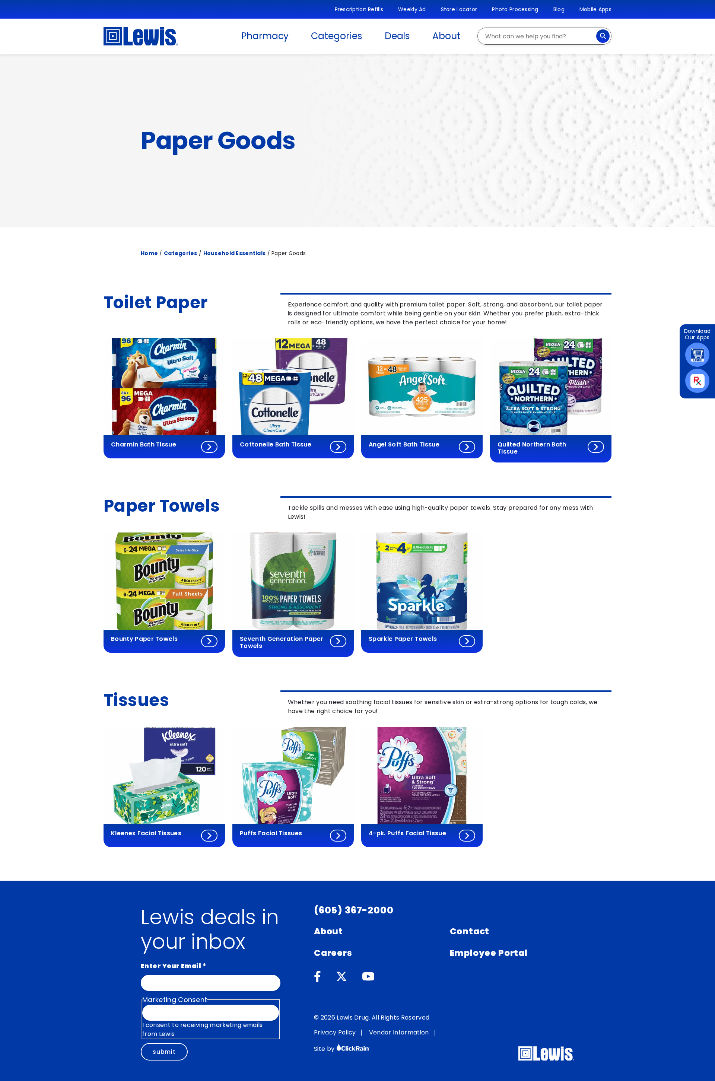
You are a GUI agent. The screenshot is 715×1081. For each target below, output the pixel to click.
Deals (397, 35)
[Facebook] (317, 977)
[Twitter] (341, 977)
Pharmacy (265, 35)
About (446, 35)
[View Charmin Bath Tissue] (209, 447)
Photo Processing (515, 9)
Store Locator (459, 9)
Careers (333, 953)
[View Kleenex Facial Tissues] (209, 836)
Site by (325, 1049)
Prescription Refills (359, 9)
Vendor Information (399, 1032)
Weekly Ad (412, 9)
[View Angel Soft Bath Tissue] (467, 447)
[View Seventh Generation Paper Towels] (338, 641)
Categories (336, 35)
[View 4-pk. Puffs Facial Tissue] (467, 836)
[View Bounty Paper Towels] (209, 641)
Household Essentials (234, 253)
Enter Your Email (173, 965)
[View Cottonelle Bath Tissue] (338, 447)
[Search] (603, 36)
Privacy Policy (335, 1032)
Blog (559, 9)
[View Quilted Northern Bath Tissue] (596, 447)
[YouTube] (368, 977)
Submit (164, 1051)
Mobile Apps (595, 9)
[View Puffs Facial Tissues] (338, 836)
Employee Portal (489, 953)
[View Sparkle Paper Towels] (467, 641)
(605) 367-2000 (354, 910)
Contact (470, 931)
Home (149, 253)
